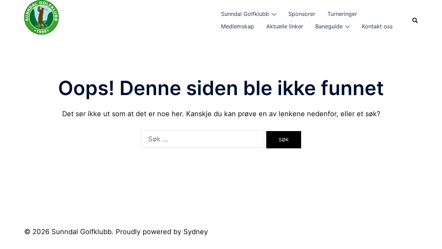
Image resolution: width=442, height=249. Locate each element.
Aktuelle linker (284, 26)
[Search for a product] (415, 20)
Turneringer (342, 13)
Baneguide (329, 26)
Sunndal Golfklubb (245, 13)
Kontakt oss (377, 26)
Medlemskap (237, 26)
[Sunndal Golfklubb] (41, 19)
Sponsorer (301, 13)
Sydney (195, 232)
